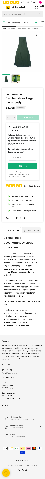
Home (4, 28)
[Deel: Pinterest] (20, 218)
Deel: (7, 218)
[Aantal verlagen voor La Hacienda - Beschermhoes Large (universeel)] (7, 117)
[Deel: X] (16, 218)
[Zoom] (38, 35)
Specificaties (33, 230)
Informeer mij (22, 166)
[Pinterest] (12, 370)
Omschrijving (13, 230)
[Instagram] (8, 370)
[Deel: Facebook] (12, 218)
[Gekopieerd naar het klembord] (24, 218)
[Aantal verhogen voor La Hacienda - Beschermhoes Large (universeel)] (14, 117)
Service (5, 405)
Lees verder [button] (6, 364)
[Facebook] (4, 370)
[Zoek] (40, 14)
